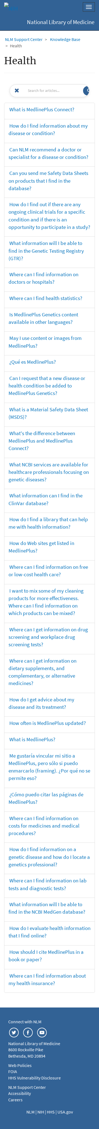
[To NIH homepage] (11, 8)
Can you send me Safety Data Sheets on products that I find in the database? (48, 180)
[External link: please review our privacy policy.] (14, 1032)
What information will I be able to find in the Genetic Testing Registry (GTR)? (46, 250)
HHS (51, 1112)
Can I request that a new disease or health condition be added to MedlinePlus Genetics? (47, 385)
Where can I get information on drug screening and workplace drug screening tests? (48, 637)
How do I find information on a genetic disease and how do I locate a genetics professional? (49, 856)
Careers (15, 1099)
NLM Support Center (24, 39)
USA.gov (65, 1112)
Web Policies (20, 1065)
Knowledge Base (65, 39)
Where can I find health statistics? (45, 298)
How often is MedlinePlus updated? (47, 723)
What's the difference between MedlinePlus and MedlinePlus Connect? (42, 440)
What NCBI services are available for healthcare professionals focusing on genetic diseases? (49, 472)
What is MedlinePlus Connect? (41, 109)
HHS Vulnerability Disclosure (34, 1078)
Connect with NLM (25, 1021)
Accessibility (19, 1093)
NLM (30, 1112)
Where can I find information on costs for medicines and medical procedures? (44, 825)
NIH (41, 1112)
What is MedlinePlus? (32, 739)
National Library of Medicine (60, 22)
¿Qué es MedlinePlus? (32, 361)
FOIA (12, 1071)
